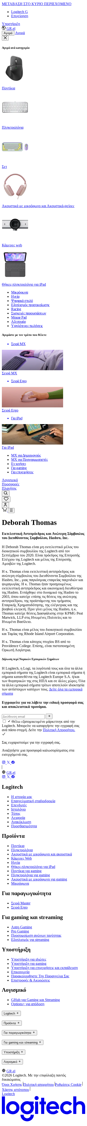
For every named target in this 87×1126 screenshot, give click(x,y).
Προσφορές (10, 484)
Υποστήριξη (11, 24)
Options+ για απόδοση (27, 1004)
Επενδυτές (19, 805)
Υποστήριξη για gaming (28, 964)
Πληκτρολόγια (22, 850)
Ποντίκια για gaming (26, 871)
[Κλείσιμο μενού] (5, 38)
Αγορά (8, 33)
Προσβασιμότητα (24, 826)
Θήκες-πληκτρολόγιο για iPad (33, 867)
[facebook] (13, 763)
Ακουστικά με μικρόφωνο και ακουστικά (41, 854)
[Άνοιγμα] (11, 510)
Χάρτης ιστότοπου (15, 1090)
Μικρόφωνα (20, 883)
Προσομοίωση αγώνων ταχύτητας (36, 935)
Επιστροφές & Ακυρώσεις (30, 980)
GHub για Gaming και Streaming (35, 1000)
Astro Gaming (21, 927)
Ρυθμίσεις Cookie (68, 1085)
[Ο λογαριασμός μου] (5, 505)
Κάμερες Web (21, 858)
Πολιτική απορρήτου (38, 1085)
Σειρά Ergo (19, 907)
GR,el (10, 28)
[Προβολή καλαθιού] (5, 510)
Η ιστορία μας (21, 797)
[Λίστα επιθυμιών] (6, 499)
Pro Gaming (20, 931)
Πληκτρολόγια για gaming (30, 875)
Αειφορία (18, 818)
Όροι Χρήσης (12, 1085)
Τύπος (15, 813)
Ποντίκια (17, 846)
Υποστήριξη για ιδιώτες (28, 959)
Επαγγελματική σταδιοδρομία (33, 801)
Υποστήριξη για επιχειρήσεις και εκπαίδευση (44, 968)
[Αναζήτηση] (6, 493)
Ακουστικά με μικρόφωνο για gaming (39, 879)
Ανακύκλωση (21, 822)
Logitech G (19, 12)
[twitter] (8, 763)
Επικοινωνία (20, 972)
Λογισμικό (10, 480)
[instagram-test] (4, 763)
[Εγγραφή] (49, 716)
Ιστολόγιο (18, 809)
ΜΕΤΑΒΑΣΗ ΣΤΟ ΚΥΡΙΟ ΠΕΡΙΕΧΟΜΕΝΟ (36, 4)
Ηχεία (15, 862)
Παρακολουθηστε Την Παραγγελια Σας (40, 976)
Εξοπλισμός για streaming (30, 940)
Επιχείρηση (19, 16)
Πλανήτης (9, 488)
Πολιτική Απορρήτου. (59, 730)
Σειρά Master (20, 903)
